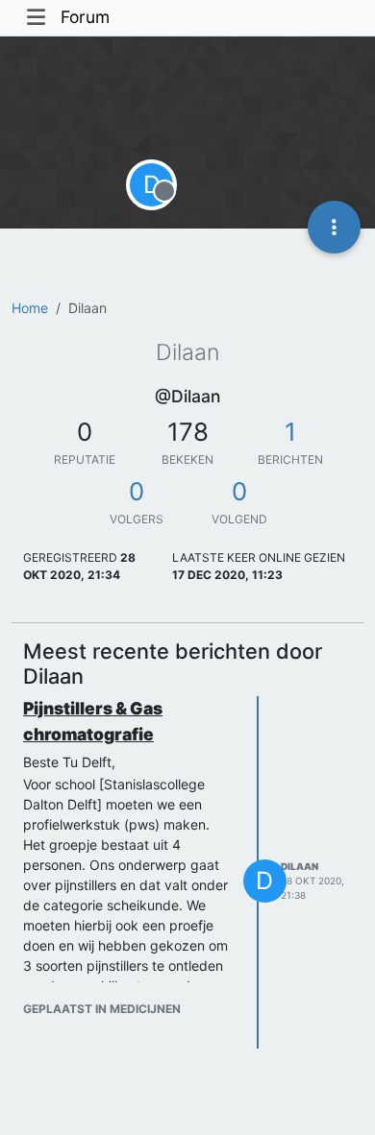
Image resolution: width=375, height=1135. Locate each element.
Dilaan (299, 866)
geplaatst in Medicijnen (102, 1009)
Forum (85, 17)
